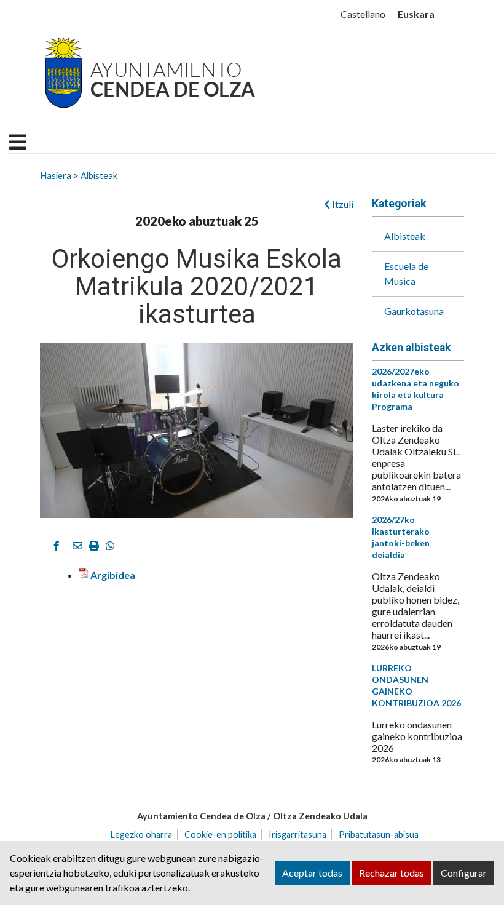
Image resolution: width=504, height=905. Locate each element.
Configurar (464, 873)
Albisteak (99, 175)
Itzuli (341, 204)
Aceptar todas (312, 873)
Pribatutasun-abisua (379, 834)
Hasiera (55, 175)
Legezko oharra (141, 834)
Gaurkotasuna (414, 311)
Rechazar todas (391, 873)
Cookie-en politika (220, 834)
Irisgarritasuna (297, 834)
